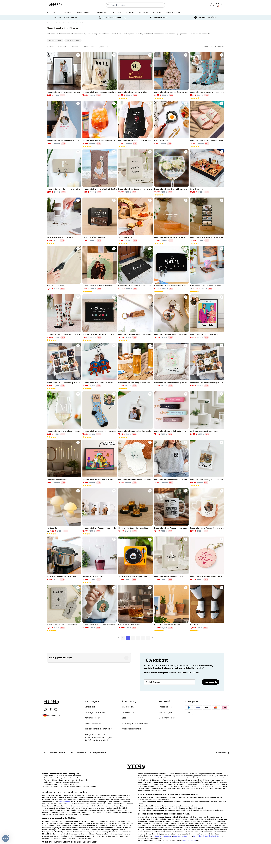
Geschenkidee (64, 802)
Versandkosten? (92, 717)
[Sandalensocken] (207, 608)
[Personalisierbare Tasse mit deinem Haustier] (99, 511)
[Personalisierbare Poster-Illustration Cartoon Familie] (99, 463)
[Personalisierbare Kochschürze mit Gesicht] (171, 75)
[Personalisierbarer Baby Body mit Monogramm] (135, 463)
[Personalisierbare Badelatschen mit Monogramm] (207, 124)
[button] (5, 838)
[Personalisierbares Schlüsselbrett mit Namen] (171, 269)
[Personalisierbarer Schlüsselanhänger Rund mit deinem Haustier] (99, 608)
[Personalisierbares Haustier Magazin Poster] (99, 75)
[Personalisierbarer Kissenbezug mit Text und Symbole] (207, 366)
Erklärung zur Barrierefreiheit (135, 723)
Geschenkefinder (189, 840)
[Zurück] (118, 638)
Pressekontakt (165, 706)
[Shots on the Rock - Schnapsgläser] (135, 511)
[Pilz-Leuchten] (64, 511)
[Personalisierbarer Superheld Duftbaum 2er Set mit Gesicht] (99, 366)
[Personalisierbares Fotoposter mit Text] (64, 75)
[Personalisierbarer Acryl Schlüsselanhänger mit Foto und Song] (207, 463)
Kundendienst (90, 706)
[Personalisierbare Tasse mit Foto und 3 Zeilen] (207, 511)
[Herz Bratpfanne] (171, 124)
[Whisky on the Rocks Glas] (135, 608)
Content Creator (167, 717)
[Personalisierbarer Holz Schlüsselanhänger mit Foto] (171, 317)
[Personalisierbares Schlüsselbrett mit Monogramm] (64, 172)
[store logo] (55, 5)
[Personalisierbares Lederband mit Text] (171, 414)
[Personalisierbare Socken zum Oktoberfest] (99, 414)
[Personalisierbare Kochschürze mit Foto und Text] (64, 124)
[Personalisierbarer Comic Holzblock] (99, 269)
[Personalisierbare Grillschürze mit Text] (135, 124)
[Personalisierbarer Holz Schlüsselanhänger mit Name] (135, 317)
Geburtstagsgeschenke (163, 836)
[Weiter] (152, 638)
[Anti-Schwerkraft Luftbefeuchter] (207, 414)
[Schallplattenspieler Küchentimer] (135, 560)
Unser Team (128, 706)
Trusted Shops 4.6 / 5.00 (207, 17)
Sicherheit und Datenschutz (61, 753)
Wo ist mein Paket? (93, 723)
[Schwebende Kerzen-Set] (64, 463)
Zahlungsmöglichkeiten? (95, 712)
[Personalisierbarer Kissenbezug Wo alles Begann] (171, 366)
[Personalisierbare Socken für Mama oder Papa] (64, 317)
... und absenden (210, 682)
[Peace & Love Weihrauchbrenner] (171, 608)
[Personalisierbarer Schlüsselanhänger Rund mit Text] (207, 560)
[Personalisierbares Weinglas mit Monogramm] (64, 414)
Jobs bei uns (128, 712)
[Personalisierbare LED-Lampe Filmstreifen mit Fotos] (207, 221)
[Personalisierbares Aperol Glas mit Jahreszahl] (99, 124)
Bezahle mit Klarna (161, 17)
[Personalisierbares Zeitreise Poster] (207, 317)
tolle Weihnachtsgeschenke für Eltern (207, 836)
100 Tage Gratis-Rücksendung (114, 17)
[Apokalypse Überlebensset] (99, 221)
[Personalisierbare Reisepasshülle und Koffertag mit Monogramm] (171, 560)
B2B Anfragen (165, 712)
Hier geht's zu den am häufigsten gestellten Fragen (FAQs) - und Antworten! (98, 737)
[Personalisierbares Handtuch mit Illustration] (99, 172)
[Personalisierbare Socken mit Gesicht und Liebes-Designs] (207, 75)
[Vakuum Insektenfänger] (64, 269)
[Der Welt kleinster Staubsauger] (64, 221)
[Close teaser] (9, 835)
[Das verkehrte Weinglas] (99, 560)
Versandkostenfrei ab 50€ (67, 17)
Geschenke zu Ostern (181, 836)
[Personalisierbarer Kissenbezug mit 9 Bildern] (64, 366)
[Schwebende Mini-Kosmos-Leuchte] (207, 269)
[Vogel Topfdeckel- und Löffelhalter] (64, 560)
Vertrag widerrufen (98, 753)
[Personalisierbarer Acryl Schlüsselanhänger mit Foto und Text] (135, 414)
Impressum (82, 753)
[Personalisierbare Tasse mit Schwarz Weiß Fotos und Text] (171, 511)
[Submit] (108, 5)
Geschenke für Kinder (73, 40)
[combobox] (135, 5)
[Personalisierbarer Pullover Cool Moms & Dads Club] (171, 463)
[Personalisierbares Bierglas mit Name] (135, 366)
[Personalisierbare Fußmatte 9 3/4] (135, 75)
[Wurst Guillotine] (135, 221)
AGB (44, 753)
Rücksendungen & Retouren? (98, 728)
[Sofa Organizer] (207, 172)
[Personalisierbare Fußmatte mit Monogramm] (135, 269)
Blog (124, 717)
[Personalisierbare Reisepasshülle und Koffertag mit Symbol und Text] (64, 608)
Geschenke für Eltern (55, 40)
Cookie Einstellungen (132, 728)
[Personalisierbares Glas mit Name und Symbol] (171, 172)
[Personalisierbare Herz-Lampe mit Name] (171, 221)
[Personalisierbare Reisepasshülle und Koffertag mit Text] (135, 172)
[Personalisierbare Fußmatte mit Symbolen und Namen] (99, 317)
